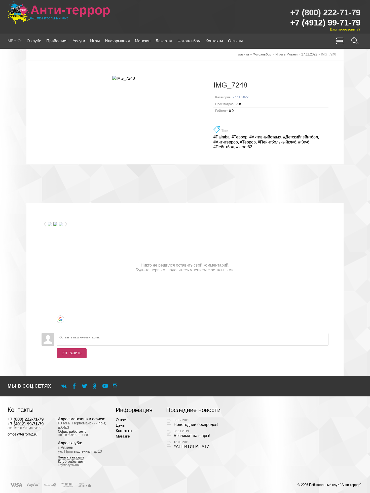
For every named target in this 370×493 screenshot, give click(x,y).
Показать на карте (71, 457)
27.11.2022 (240, 97)
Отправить (72, 353)
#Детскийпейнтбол (300, 137)
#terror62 (244, 147)
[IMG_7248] (124, 78)
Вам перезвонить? (345, 29)
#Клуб (303, 142)
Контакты (124, 431)
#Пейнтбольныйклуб (277, 142)
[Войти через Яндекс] (60, 311)
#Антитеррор (225, 142)
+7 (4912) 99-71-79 (325, 22)
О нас (121, 420)
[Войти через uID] (60, 289)
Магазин (123, 436)
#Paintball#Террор (230, 137)
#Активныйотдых (265, 137)
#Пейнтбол (223, 147)
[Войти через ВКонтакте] (60, 296)
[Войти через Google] (60, 319)
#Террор (248, 142)
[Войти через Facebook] (60, 304)
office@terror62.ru (22, 434)
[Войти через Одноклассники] (60, 327)
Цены (120, 425)
